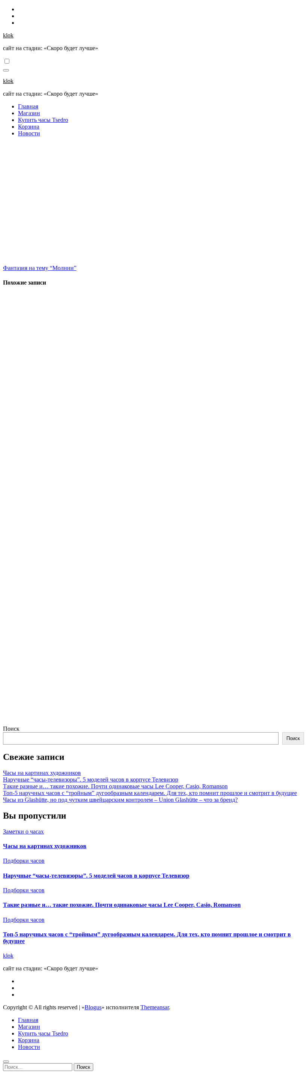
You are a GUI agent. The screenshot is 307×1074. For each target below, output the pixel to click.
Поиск (11, 728)
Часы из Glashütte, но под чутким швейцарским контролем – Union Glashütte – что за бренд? (120, 800)
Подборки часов (24, 860)
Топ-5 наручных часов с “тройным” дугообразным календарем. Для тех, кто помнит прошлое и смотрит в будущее (150, 793)
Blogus (93, 1007)
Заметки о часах (23, 831)
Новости (29, 133)
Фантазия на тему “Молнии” (39, 268)
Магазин (29, 113)
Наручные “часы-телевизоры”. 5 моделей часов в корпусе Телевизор (90, 779)
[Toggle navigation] (6, 70)
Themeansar (154, 1007)
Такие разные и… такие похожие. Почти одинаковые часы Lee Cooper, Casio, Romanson (115, 786)
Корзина (28, 126)
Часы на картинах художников (42, 773)
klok (8, 35)
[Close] (6, 1062)
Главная (28, 106)
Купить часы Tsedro (43, 120)
